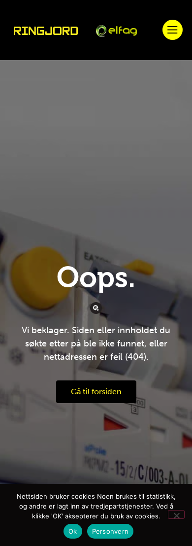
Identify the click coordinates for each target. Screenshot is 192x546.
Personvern (110, 531)
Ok (72, 531)
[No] (176, 514)
